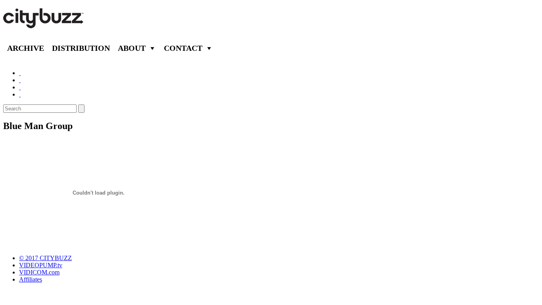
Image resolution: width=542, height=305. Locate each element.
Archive (25, 48)
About (132, 48)
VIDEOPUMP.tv (40, 265)
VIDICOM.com (39, 272)
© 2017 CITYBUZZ (45, 258)
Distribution (81, 48)
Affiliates (30, 279)
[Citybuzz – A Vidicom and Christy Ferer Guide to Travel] (44, 24)
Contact (183, 48)
